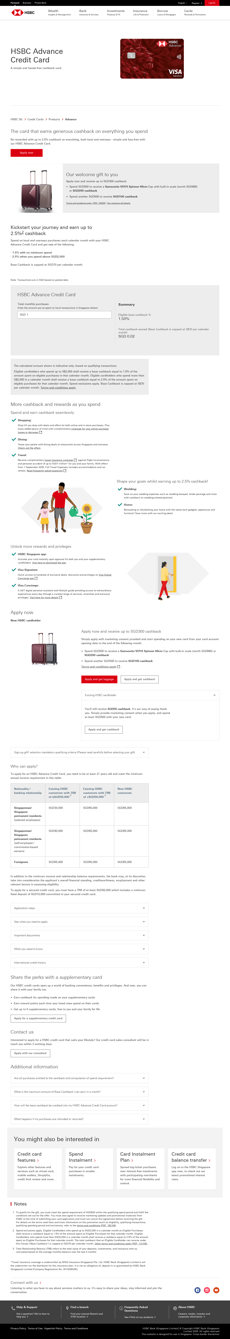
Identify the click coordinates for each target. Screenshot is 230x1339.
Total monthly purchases (33, 304)
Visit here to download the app (49, 562)
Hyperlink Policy (53, 1328)
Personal (15, 3)
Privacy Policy (18, 1328)
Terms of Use (35, 1328)
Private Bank (40, 3)
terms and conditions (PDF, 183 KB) (96, 1225)
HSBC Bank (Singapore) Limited (160, 1328)
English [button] (184, 3)
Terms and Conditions (76, 1328)
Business (27, 3)
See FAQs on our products (139, 1317)
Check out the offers (29, 448)
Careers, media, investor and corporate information (194, 1315)
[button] (150, 695)
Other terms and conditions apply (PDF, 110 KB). (121, 1243)
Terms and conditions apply (58, 387)
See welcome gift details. (119, 203)
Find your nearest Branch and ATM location (87, 1315)
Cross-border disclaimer (206, 1334)
